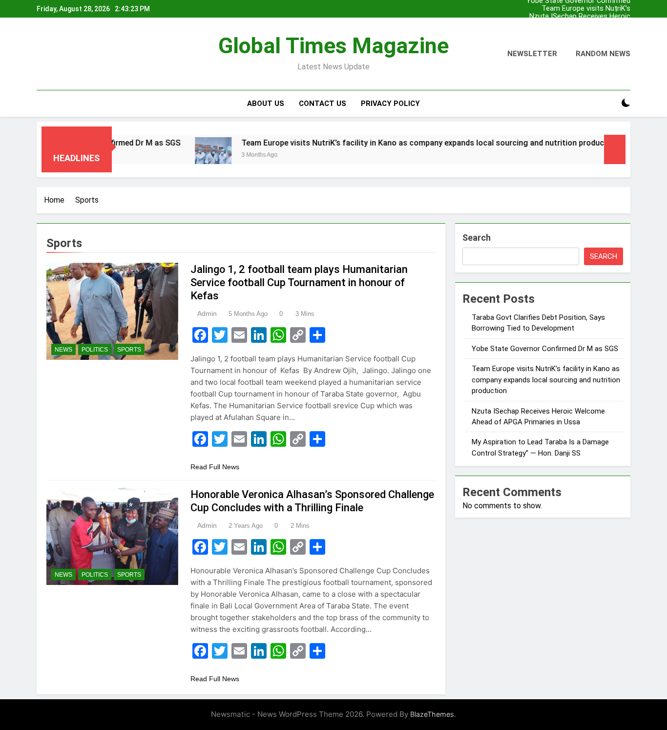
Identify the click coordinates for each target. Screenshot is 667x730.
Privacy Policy (390, 103)
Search (476, 237)
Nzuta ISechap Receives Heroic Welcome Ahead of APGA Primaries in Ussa (579, 17)
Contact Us (322, 103)
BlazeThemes (432, 714)
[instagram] (54, 54)
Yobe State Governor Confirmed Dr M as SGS (578, 32)
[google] (72, 54)
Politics (95, 349)
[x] (63, 54)
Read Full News (214, 467)
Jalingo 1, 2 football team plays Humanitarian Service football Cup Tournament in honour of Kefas (299, 282)
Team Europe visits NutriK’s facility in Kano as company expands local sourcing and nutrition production (586, 9)
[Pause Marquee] (614, 149)
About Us (265, 103)
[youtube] (83, 54)
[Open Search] (609, 103)
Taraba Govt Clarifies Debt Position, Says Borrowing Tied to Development (577, 24)
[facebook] (42, 54)
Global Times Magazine (333, 46)
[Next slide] (623, 9)
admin (207, 313)
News (63, 349)
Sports (129, 349)
